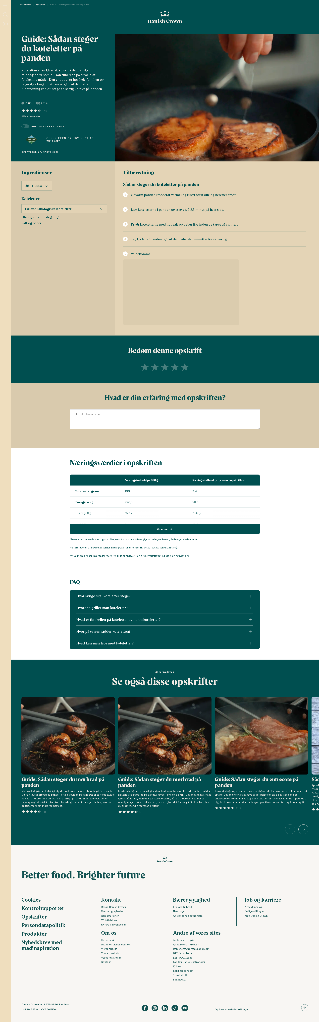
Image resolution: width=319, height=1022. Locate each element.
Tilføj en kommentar (31, 116)
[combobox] (36, 186)
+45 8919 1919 (29, 1009)
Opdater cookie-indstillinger (232, 1009)
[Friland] (31, 139)
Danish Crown (25, 4)
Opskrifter (40, 4)
